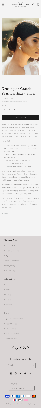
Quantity (4, 105)
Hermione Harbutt (17, 404)
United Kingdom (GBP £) (19, 388)
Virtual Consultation (11, 334)
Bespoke (7, 300)
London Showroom (11, 324)
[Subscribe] (33, 365)
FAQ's (6, 256)
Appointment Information (13, 319)
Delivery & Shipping (11, 251)
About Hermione (10, 339)
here (10, 207)
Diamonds (8, 305)
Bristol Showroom (11, 329)
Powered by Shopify (29, 404)
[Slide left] (15, 84)
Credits (7, 290)
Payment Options (10, 246)
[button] (2, 4)
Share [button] (6, 214)
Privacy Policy (9, 266)
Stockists (7, 295)
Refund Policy (9, 271)
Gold (35, 136)
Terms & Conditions (11, 261)
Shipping (12, 101)
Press (6, 285)
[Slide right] (25, 84)
